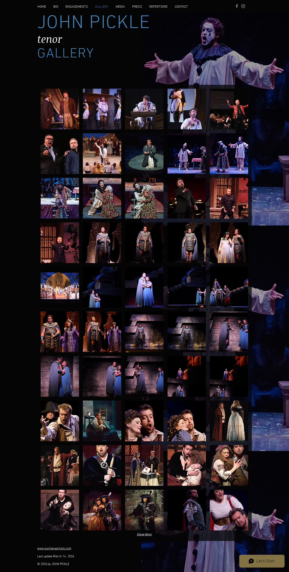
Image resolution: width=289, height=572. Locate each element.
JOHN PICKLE (93, 23)
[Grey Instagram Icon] (243, 6)
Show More (144, 534)
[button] (59, 109)
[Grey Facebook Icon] (236, 6)
